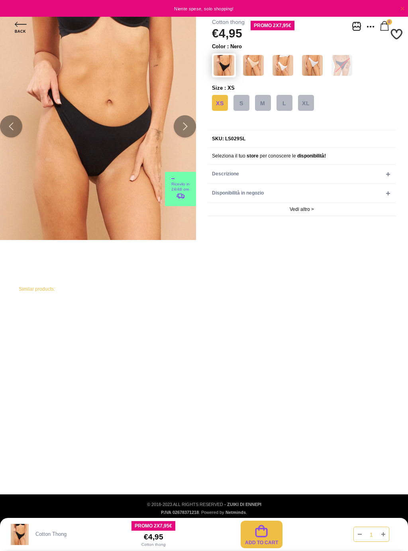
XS (220, 103)
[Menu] (372, 26)
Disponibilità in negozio (238, 193)
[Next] (185, 126)
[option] (204, 8)
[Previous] (11, 126)
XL (306, 103)
